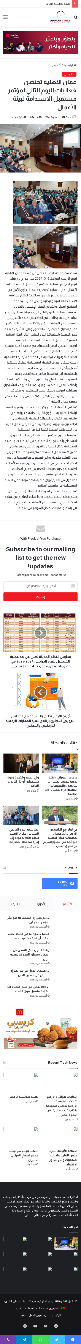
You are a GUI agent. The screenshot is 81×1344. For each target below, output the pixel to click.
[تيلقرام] (24, 1339)
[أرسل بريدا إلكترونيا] (63, 117)
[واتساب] (40, 1339)
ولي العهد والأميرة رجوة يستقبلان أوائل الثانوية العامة (23, 781)
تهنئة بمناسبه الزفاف (58, 3)
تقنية (23, 1315)
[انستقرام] (25, 1326)
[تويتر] (46, 1326)
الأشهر (67, 904)
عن (46, 1315)
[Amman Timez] (60, 17)
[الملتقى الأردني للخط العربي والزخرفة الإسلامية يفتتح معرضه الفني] (15, 1258)
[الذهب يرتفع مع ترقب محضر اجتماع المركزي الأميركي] (20, 1137)
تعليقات (14, 904)
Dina (68, 117)
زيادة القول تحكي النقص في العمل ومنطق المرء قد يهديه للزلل (29, 954)
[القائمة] (5, 19)
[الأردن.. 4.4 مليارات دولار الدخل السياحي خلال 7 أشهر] (15, 1273)
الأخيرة (41, 904)
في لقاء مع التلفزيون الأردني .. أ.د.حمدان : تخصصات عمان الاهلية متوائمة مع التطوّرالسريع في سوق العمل (60, 838)
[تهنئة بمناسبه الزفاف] (20, 1082)
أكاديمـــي (56, 65)
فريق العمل (35, 1315)
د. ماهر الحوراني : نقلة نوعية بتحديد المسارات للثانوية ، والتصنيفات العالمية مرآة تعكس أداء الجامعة (61, 785)
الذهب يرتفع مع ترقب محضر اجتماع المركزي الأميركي (23, 1155)
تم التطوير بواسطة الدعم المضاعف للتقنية (39, 1308)
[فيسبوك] (56, 1326)
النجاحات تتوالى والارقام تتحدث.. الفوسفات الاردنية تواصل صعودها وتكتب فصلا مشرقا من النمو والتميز (62, 1105)
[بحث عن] (75, 19)
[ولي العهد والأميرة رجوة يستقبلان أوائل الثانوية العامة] (21, 763)
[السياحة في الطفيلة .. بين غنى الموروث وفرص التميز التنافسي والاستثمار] (40, 1273)
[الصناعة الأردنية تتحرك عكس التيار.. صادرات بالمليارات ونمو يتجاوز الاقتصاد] (60, 1137)
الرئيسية (69, 65)
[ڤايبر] (8, 1339)
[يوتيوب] (35, 1326)
